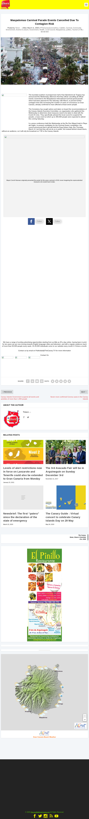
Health (42, 30)
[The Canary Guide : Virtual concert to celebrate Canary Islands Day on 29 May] (66, 497)
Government (34, 30)
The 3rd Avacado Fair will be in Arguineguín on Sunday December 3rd (65, 472)
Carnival (69, 28)
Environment (10, 30)
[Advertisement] (44, 199)
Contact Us (44, 355)
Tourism (75, 30)
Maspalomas (60, 30)
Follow (39, 221)
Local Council (50, 30)
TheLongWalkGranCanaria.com (40, 812)
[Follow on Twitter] (49, 221)
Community (77, 28)
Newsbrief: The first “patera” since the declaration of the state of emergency (21, 517)
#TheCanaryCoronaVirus (49, 28)
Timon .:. (18, 28)
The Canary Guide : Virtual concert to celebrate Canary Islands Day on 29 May (63, 517)
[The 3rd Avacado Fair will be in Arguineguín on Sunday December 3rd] (66, 452)
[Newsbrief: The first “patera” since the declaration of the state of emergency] (23, 497)
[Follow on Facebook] (31, 221)
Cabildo (62, 28)
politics (68, 30)
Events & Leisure (22, 30)
